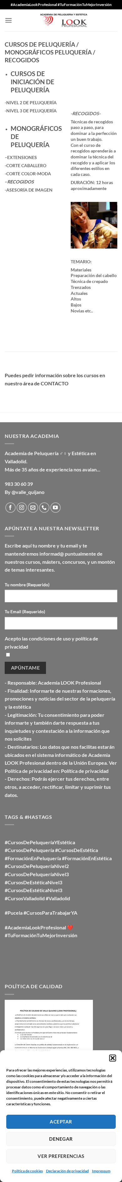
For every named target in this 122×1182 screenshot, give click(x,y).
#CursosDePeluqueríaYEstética (40, 842)
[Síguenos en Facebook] (10, 507)
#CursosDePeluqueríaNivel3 (37, 874)
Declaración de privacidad (67, 1171)
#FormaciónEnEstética (87, 858)
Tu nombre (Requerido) (27, 584)
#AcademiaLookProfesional (35, 927)
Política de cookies (27, 1171)
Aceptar (61, 1121)
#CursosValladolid (25, 898)
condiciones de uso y (52, 638)
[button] (112, 1058)
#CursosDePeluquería (29, 850)
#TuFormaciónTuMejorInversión (41, 935)
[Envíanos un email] (33, 507)
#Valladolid (58, 898)
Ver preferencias (61, 1156)
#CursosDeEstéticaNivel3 (33, 882)
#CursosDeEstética (76, 850)
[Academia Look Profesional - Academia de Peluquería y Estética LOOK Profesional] (61, 20)
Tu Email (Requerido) (25, 611)
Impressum (101, 1171)
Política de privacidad (85, 771)
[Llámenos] (44, 507)
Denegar (61, 1139)
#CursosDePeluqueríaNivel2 (37, 866)
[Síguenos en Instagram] (22, 507)
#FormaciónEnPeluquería (33, 858)
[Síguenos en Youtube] (55, 507)
